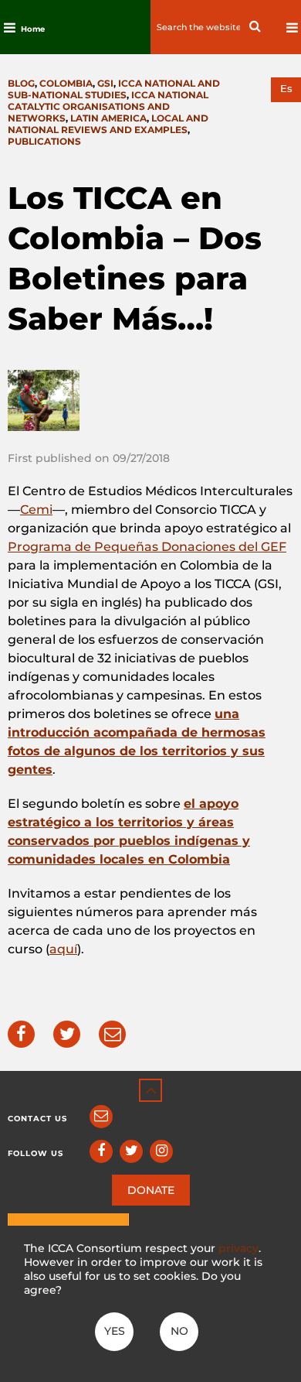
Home (33, 29)
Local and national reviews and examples (108, 123)
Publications (44, 141)
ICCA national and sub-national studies (114, 89)
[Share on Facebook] (21, 1034)
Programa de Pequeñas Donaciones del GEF (147, 546)
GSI (105, 83)
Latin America (108, 118)
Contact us (37, 1118)
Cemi (36, 509)
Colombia (66, 83)
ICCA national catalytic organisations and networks (108, 106)
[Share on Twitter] (66, 1034)
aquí (63, 949)
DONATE (150, 1190)
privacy (238, 1248)
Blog (21, 83)
